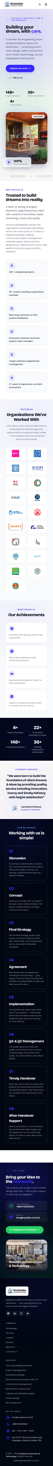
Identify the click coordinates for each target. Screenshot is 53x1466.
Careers (10, 1337)
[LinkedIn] (14, 1313)
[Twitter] (27, 1313)
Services (10, 1333)
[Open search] (39, 4)
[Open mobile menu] (46, 4)
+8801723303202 (19, 1424)
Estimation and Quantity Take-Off (22, 1379)
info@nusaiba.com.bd (22, 1417)
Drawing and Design (15, 1374)
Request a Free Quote (25, 1229)
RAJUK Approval (13, 1402)
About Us (10, 1347)
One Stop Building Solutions (19, 1365)
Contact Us (11, 1351)
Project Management (16, 1370)
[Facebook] (8, 1313)
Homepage (11, 1328)
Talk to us (17, 77)
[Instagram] (21, 1313)
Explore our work (19, 68)
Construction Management (19, 1384)
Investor (10, 1342)
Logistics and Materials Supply (20, 1393)
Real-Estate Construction (18, 1388)
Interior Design (12, 1398)
